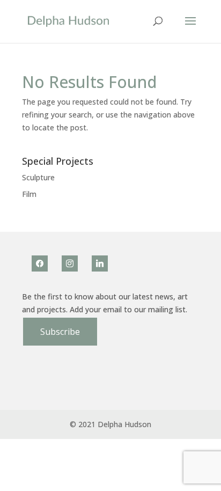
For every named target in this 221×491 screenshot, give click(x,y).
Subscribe (60, 332)
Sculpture (38, 177)
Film (29, 194)
